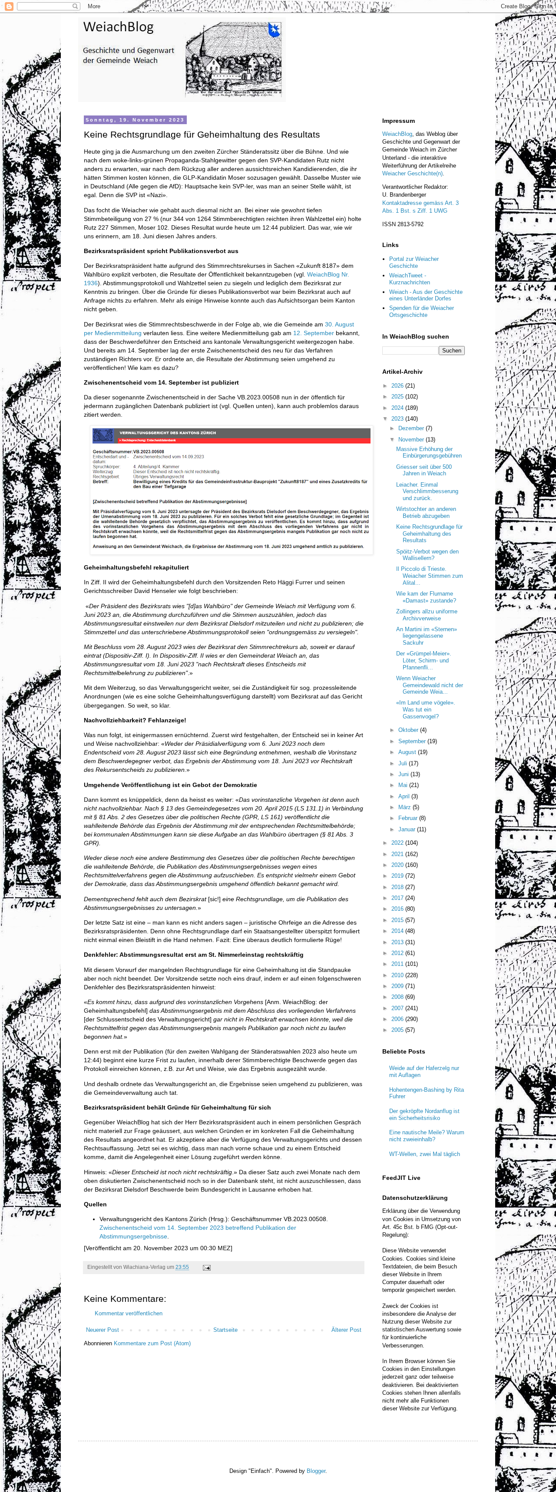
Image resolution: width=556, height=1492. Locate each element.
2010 (398, 975)
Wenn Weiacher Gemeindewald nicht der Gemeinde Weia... (429, 685)
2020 (398, 865)
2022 (398, 843)
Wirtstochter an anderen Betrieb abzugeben (426, 512)
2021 (398, 854)
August (408, 752)
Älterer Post (346, 1330)
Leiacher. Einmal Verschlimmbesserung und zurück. (427, 491)
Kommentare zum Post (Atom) (152, 1343)
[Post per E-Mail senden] (206, 1267)
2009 (398, 986)
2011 (398, 964)
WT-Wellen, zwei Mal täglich (424, 1154)
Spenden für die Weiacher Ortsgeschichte (421, 311)
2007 (398, 1008)
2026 (398, 385)
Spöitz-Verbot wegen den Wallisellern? (427, 555)
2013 (398, 942)
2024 (398, 408)
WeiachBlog (397, 134)
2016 (398, 909)
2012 (398, 953)
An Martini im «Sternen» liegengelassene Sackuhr (426, 636)
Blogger (316, 1471)
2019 (398, 876)
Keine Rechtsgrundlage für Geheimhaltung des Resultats (429, 533)
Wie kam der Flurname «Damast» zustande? (426, 597)
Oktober (409, 730)
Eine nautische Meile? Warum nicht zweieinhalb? (426, 1136)
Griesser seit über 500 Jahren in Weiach (424, 470)
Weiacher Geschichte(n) (412, 173)
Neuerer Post (102, 1330)
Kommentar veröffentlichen (128, 1313)
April (404, 796)
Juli (403, 763)
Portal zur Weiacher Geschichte (414, 262)
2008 (398, 997)
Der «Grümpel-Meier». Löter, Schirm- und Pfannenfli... (423, 660)
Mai (403, 785)
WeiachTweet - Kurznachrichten (409, 279)
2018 (398, 887)
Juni (404, 774)
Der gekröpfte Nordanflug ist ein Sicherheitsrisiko (424, 1114)
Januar (407, 829)
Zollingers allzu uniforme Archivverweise (426, 615)
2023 (398, 418)
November (412, 439)
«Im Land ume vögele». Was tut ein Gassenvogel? (425, 709)
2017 (398, 898)
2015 (398, 920)
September (412, 741)
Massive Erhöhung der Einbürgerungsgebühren (429, 452)
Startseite (225, 1330)
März (405, 807)
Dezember (412, 428)
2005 (398, 1030)
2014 (398, 931)
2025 (398, 396)
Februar (408, 818)
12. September (313, 332)
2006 (398, 1019)
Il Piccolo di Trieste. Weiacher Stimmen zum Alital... (429, 576)
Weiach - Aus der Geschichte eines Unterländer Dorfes (426, 295)
